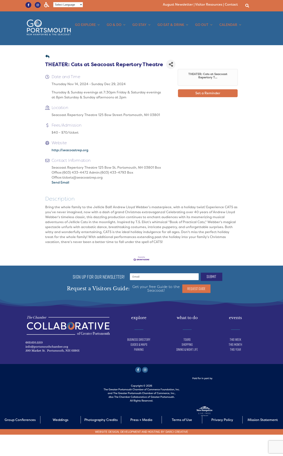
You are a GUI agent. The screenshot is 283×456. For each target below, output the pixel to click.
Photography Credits (101, 420)
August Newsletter (178, 4)
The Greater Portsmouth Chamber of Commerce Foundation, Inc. (142, 389)
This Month (235, 344)
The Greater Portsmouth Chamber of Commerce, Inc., (144, 393)
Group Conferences (20, 420)
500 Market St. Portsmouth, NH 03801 (52, 350)
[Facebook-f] (28, 5)
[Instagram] (38, 5)
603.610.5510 (34, 342)
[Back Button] (47, 57)
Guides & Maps (139, 344)
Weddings (60, 420)
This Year (235, 349)
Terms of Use (182, 420)
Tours (187, 339)
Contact (231, 4)
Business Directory (138, 339)
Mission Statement (263, 420)
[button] (247, 5)
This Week (235, 339)
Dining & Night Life (187, 349)
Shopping (187, 344)
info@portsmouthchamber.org (46, 346)
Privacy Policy (222, 420)
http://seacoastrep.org (70, 150)
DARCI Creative (177, 431)
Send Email (60, 182)
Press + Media (141, 420)
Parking (139, 349)
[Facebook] (138, 370)
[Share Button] (170, 64)
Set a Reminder (207, 93)
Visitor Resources (208, 4)
